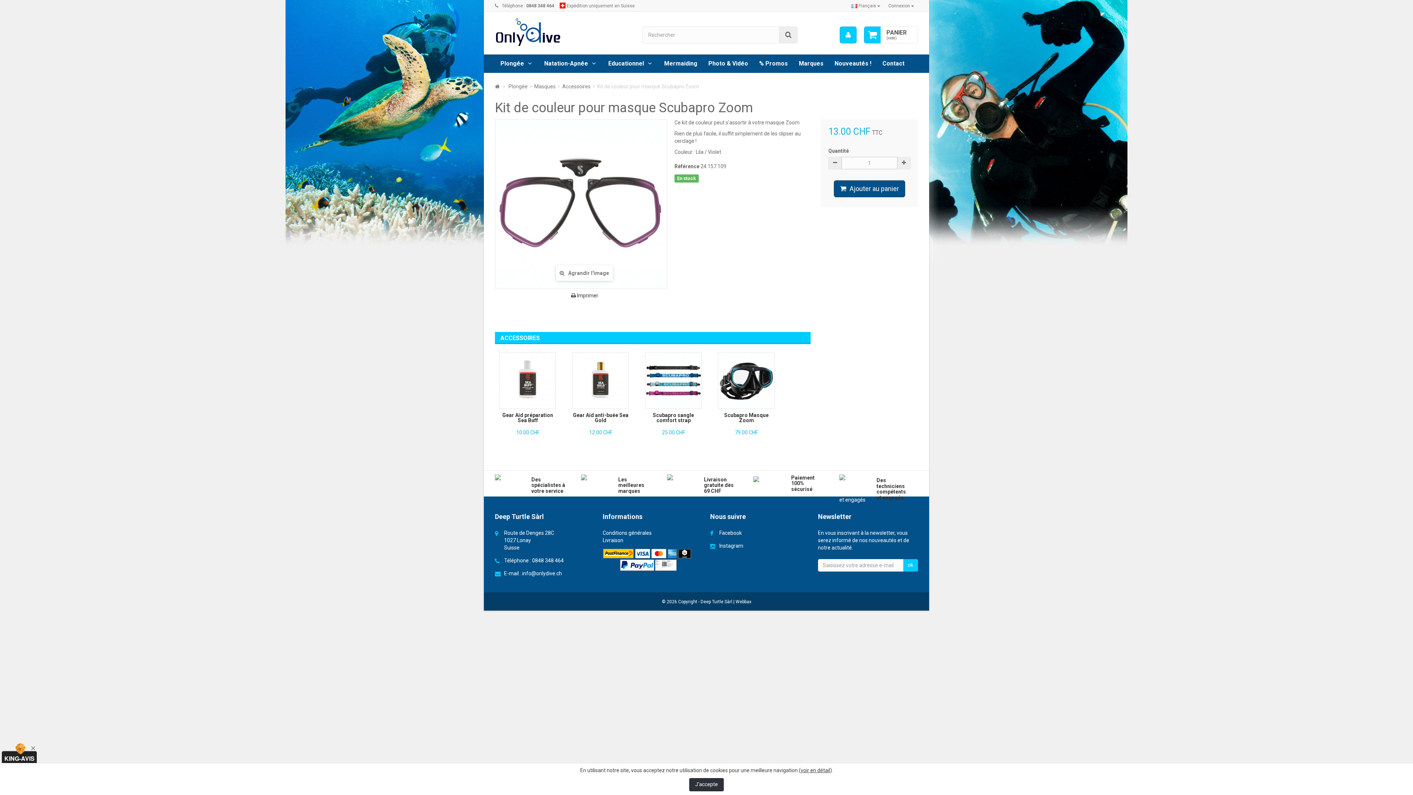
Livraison (613, 540)
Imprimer (587, 295)
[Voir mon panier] (872, 34)
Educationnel (626, 63)
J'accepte (706, 784)
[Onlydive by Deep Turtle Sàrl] (563, 32)
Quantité (838, 151)
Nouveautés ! (853, 63)
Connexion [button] (899, 5)
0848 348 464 (548, 560)
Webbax (743, 601)
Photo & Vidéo (728, 63)
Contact (893, 63)
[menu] (848, 34)
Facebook (730, 533)
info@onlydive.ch (542, 573)
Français (867, 5)
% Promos (773, 63)
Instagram (731, 546)
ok (910, 565)
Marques (811, 63)
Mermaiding (680, 63)
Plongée (512, 63)
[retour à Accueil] (497, 86)
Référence (687, 166)
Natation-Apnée (566, 63)
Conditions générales (627, 533)
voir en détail (815, 770)
